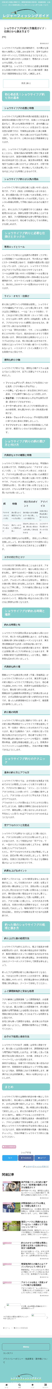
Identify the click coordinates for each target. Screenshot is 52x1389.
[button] (47, 735)
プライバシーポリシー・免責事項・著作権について (25, 1361)
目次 (23, 83)
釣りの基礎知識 (10, 1147)
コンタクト (8, 1353)
